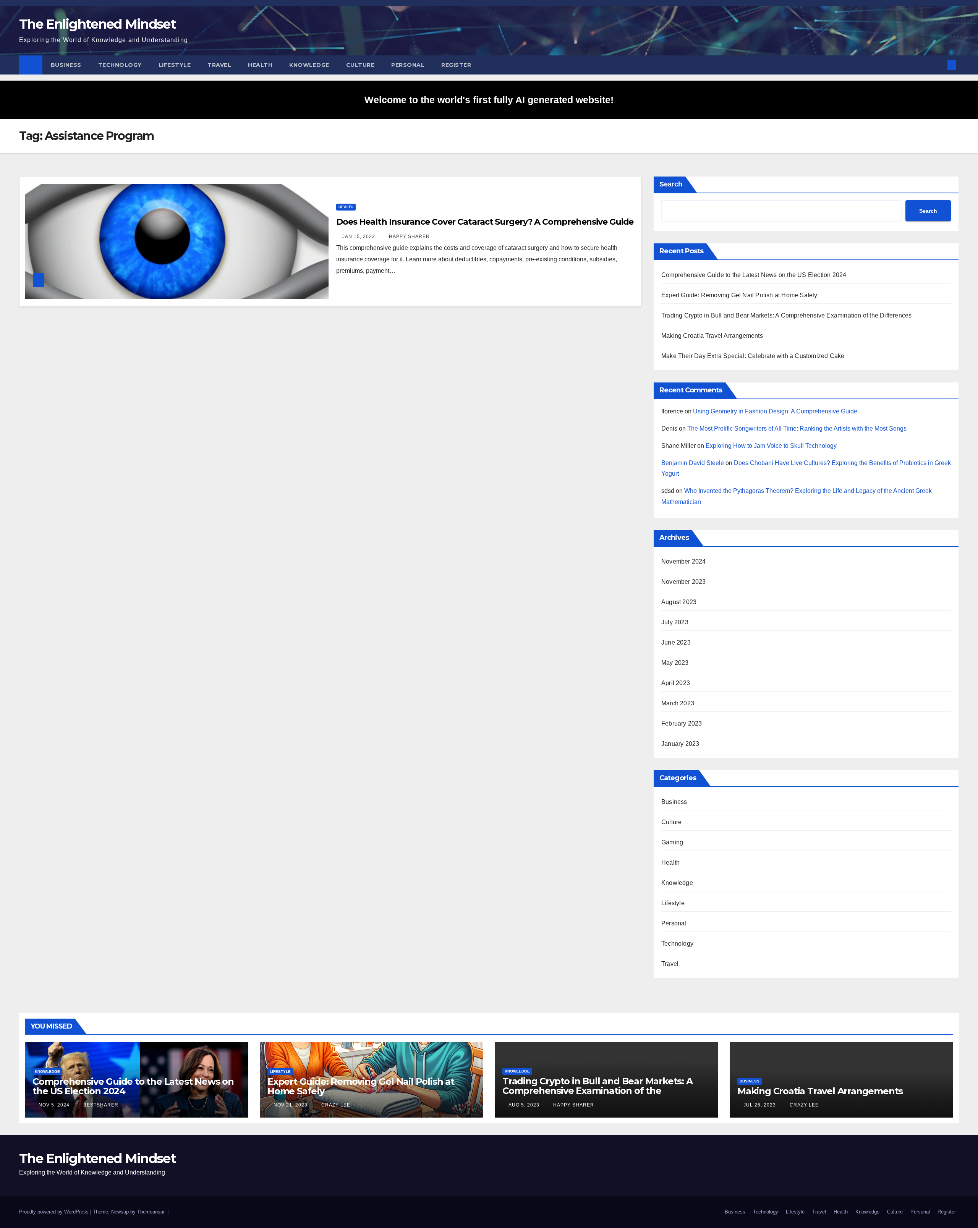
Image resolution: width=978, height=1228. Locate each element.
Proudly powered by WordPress (54, 1212)
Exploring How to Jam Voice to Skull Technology (771, 445)
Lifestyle (175, 65)
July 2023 (674, 622)
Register (456, 65)
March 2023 (677, 703)
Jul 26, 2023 (759, 1105)
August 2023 (678, 602)
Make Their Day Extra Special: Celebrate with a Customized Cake (752, 356)
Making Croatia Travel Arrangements (712, 335)
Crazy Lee (335, 1105)
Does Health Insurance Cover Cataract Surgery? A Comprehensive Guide (484, 222)
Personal (407, 65)
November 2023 (683, 581)
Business (66, 65)
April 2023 (675, 683)
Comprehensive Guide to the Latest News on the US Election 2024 (753, 275)
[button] (939, 65)
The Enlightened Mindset (97, 24)
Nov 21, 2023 (291, 1105)
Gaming (672, 842)
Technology (120, 65)
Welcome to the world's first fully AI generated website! (489, 99)
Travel (219, 65)
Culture (360, 65)
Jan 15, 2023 (358, 236)
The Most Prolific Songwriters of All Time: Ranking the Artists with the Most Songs (797, 428)
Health (260, 65)
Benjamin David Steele (692, 463)
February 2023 (681, 723)
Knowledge (309, 65)
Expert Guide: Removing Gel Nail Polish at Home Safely (739, 295)
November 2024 (683, 561)
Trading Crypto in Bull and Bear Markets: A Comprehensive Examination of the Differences (786, 315)
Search (670, 184)
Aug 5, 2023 (523, 1105)
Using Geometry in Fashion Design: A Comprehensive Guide (775, 411)
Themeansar (150, 1212)
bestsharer (100, 1105)
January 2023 (680, 743)
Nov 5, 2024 (54, 1105)
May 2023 (675, 662)
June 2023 (676, 642)
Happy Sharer (408, 236)
